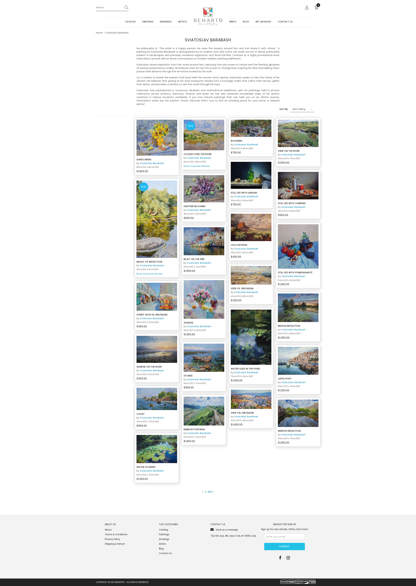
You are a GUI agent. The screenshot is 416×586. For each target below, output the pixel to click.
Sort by (284, 109)
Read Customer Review (149, 273)
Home (99, 32)
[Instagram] (288, 558)
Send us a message (227, 529)
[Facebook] (280, 558)
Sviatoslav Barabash (117, 32)
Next (210, 491)
